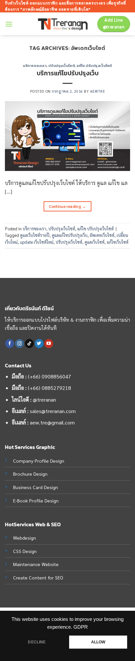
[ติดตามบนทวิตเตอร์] (39, 343)
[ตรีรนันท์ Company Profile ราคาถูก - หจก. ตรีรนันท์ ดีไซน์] (65, 24)
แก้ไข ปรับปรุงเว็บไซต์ (94, 65)
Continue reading (67, 206)
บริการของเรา (35, 65)
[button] (9, 24)
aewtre (97, 91)
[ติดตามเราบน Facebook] (9, 343)
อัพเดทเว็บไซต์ (102, 235)
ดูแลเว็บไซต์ (95, 242)
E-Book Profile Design (36, 500)
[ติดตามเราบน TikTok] (29, 343)
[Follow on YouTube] (48, 343)
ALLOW (98, 642)
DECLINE (37, 642)
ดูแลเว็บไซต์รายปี (34, 235)
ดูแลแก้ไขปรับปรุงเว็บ (69, 235)
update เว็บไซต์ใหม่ (36, 242)
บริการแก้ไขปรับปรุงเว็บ (68, 73)
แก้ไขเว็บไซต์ (117, 242)
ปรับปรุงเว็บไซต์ (61, 65)
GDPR (80, 627)
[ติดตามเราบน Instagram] (19, 343)
